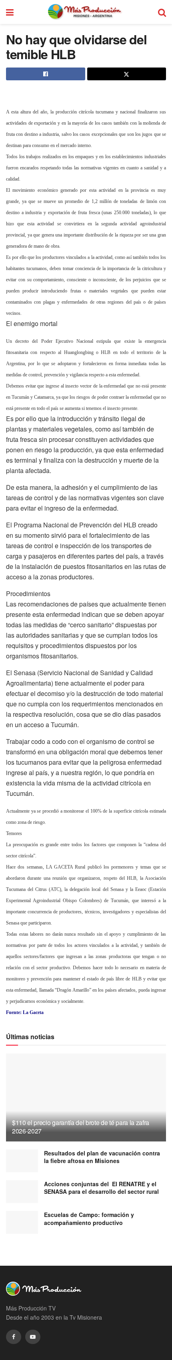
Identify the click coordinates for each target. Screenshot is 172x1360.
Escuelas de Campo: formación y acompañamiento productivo (89, 1219)
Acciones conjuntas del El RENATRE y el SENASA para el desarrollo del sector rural (101, 1188)
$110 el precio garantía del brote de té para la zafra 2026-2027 (80, 1126)
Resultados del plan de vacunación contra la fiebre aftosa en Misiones (102, 1157)
